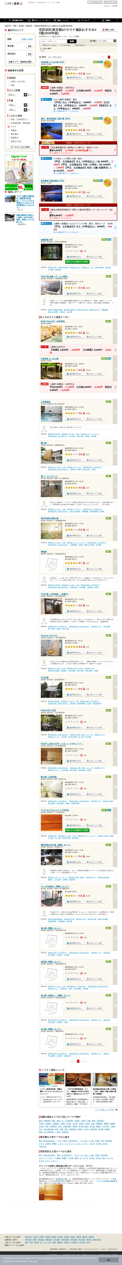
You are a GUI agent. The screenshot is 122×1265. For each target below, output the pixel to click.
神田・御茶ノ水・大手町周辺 (63, 1121)
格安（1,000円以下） (71, 1141)
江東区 (112, 1126)
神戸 (88, 1242)
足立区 (92, 1126)
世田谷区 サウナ (96, 626)
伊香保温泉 (65, 1240)
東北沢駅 (75, 838)
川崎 (31, 1242)
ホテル (41, 1144)
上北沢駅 (69, 312)
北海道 (72, 1237)
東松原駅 (58, 269)
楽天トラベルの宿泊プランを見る (77, 261)
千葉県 (41, 1237)
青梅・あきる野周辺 (46, 1132)
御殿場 (59, 1242)
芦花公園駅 (82, 587)
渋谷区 (83, 1121)
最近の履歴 (110, 2)
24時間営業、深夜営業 (20, 123)
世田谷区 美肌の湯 (70, 310)
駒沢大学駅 (86, 469)
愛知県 (84, 1237)
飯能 (54, 1242)
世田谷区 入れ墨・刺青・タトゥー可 (81, 735)
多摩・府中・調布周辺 (68, 1129)
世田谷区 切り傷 (82, 310)
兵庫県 (47, 1237)
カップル (77, 1144)
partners (48, 1258)
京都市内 (74, 1242)
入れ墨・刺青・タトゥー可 (78, 1158)
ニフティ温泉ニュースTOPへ (105, 1110)
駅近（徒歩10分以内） (47, 1141)
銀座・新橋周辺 (45, 1121)
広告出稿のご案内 (76, 1249)
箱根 (34, 1240)
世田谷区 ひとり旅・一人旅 (70, 434)
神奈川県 (28, 1237)
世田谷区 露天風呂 (103, 877)
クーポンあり (66, 45)
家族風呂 (14, 138)
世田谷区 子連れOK (54, 434)
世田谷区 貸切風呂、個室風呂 (57, 670)
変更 (29, 46)
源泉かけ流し (16, 141)
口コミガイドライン (91, 1249)
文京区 (41, 1126)
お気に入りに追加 (95, 77)
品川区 (75, 1124)
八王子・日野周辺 (90, 1129)
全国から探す (27, 39)
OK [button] (108, 1260)
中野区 (62, 1124)
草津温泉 (28, 1240)
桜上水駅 (72, 436)
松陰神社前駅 (75, 803)
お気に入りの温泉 (94, 2)
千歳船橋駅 (104, 310)
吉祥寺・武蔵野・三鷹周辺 (49, 1124)
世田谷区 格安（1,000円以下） (58, 436)
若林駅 (58, 629)
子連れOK (42, 1147)
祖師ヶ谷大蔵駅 (53, 312)
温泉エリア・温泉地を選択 (20, 62)
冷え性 (92, 1144)
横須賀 (36, 1242)
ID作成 (114, 6)
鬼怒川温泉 (96, 1240)
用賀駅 (79, 469)
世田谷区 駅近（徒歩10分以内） (58, 469)
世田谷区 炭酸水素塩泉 (55, 310)
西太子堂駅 (51, 629)
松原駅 (87, 436)
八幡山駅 (62, 312)
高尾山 (80, 1129)
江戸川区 (105, 1126)
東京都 (60, 1237)
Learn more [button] (32, 1261)
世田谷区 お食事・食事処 (106, 836)
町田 (56, 1129)
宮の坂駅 (98, 545)
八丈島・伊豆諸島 (62, 1132)
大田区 (87, 1124)
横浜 (26, 1242)
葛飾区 (98, 1126)
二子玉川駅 (57, 879)
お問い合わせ (112, 1249)
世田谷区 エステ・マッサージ (90, 434)
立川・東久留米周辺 (46, 1129)
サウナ (59, 1141)
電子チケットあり (49, 45)
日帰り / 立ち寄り (18, 82)
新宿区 (77, 1121)
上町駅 (93, 469)
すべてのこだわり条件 (20, 147)
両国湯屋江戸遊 (61, 1179)
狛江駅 (89, 703)
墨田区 (75, 1126)
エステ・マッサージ (65, 1144)
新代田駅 (108, 267)
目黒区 (81, 1124)
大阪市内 (66, 1242)
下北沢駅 (51, 269)
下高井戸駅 (79, 436)
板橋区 (112, 1124)
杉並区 (68, 1124)
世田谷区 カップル (88, 267)
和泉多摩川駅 (97, 703)
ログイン (107, 6)
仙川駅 (96, 587)
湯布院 (88, 1240)
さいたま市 (47, 1242)
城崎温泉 (48, 1240)
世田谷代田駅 (99, 267)
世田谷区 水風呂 (108, 801)
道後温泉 (74, 1240)
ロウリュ (85, 1144)
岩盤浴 (14, 130)
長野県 (78, 1237)
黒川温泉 (81, 1240)
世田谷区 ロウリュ (54, 737)
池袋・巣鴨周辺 (97, 1124)
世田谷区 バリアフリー (74, 467)
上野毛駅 (65, 879)
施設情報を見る (74, 77)
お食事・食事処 (51, 1144)
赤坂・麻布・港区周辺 (95, 1121)
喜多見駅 (73, 703)
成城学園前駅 (94, 511)
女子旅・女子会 (102, 1144)
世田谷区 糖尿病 (63, 267)
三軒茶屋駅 (106, 626)
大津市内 (82, 1242)
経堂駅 (102, 511)
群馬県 (53, 1237)
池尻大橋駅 (89, 670)
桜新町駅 (73, 469)
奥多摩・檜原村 (104, 1129)
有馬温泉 (40, 1240)
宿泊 (102, 1141)
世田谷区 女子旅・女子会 (75, 668)
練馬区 (106, 1124)
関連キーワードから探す (14, 1245)
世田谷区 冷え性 (75, 267)
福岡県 (91, 1237)
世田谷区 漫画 (92, 919)
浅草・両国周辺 (51, 1126)
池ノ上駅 (81, 737)
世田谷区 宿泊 (52, 267)
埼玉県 (35, 1237)
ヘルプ (103, 1249)
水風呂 (97, 1141)
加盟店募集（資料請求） (58, 1249)
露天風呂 (109, 1141)
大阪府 (66, 1237)
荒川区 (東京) (84, 1126)
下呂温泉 (56, 1240)
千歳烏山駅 (73, 587)
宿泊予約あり (80, 45)
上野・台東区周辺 (64, 1126)
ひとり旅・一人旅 (87, 1141)
